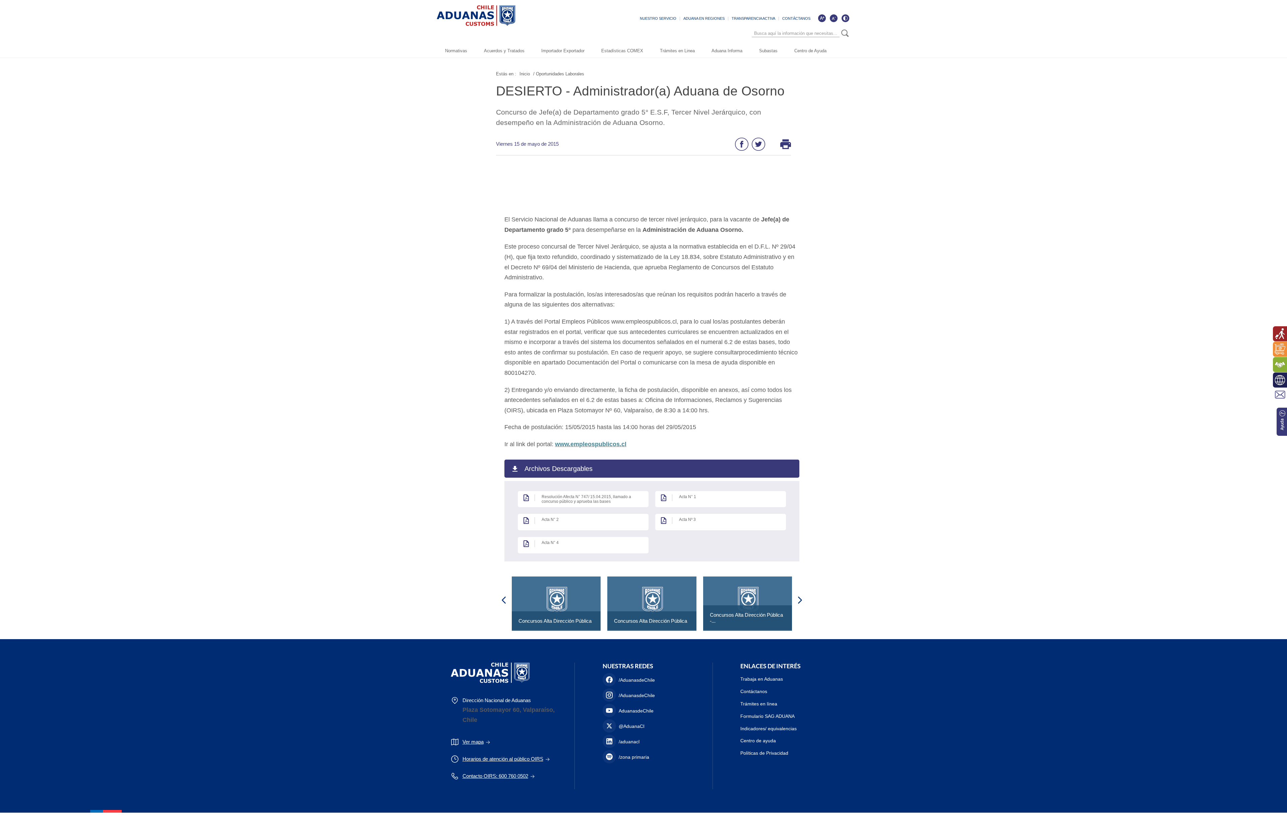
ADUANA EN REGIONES (704, 18)
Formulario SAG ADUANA (767, 716)
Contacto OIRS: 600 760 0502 (495, 776)
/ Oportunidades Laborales (558, 73)
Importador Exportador (563, 50)
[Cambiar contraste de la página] (845, 18)
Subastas (768, 50)
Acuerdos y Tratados (504, 50)
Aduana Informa (727, 50)
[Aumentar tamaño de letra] (821, 18)
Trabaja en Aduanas (761, 679)
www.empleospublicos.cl (590, 444)
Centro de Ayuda (810, 50)
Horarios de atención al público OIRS (503, 759)
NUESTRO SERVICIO (658, 18)
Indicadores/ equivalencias (768, 728)
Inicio (524, 73)
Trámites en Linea (677, 50)
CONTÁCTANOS (796, 18)
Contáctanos (753, 691)
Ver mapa (473, 742)
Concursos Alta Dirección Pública (555, 621)
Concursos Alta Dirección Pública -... (746, 618)
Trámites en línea (758, 703)
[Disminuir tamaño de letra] (833, 18)
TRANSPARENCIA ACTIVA (753, 18)
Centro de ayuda (758, 740)
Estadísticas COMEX (622, 50)
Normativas (456, 50)
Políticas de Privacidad (764, 753)
